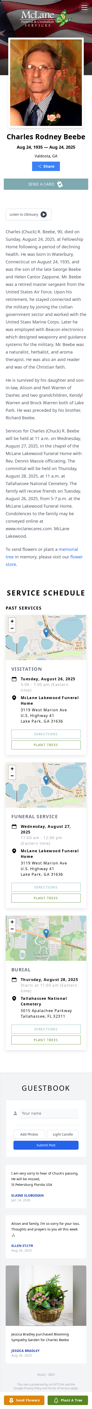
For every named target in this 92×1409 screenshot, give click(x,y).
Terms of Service (59, 1388)
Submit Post (46, 1145)
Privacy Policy (33, 1388)
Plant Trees (46, 745)
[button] (46, 633)
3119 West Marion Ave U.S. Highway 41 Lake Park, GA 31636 (44, 715)
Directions (46, 734)
